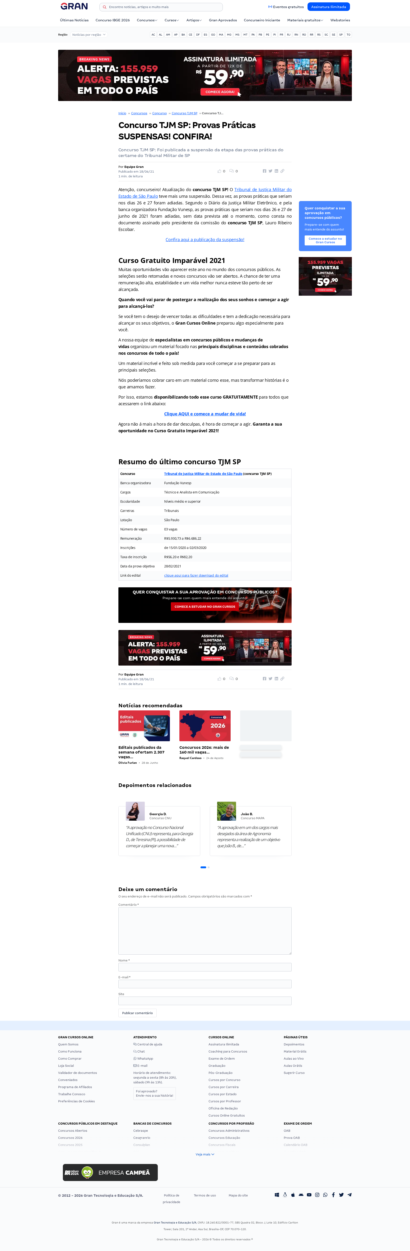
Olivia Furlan (127, 763)
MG (229, 34)
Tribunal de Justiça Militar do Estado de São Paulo (203, 473)
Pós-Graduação (221, 1073)
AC (153, 34)
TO (348, 34)
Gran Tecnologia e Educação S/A (175, 1222)
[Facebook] (333, 1195)
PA (253, 34)
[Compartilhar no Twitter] (269, 171)
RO (304, 34)
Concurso (159, 113)
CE (190, 34)
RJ (288, 34)
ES (205, 34)
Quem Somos (68, 1044)
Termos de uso (205, 1195)
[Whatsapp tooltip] (325, 1195)
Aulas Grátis (293, 1065)
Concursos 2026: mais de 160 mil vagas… (204, 749)
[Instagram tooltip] (317, 1195)
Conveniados (68, 1080)
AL (160, 34)
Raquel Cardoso (190, 758)
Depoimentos (294, 1044)
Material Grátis (295, 1051)
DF (198, 34)
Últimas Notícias (74, 20)
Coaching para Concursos (228, 1051)
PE (267, 34)
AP (175, 34)
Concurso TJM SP (184, 113)
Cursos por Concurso (224, 1080)
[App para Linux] (285, 1195)
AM (168, 34)
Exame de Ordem (222, 1058)
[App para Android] (301, 1195)
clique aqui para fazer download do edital (196, 575)
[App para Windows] (277, 1195)
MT (245, 34)
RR (311, 34)
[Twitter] (341, 1195)
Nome (124, 960)
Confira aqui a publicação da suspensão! (205, 239)
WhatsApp (145, 1058)
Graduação (217, 1065)
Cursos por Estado (223, 1094)
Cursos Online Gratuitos (227, 1115)
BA (183, 34)
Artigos (192, 20)
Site (121, 994)
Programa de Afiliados (75, 1087)
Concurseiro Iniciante (262, 20)
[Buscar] (104, 8)
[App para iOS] (293, 1195)
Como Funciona (70, 1051)
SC (326, 34)
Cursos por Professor (225, 1101)
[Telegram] (349, 1195)
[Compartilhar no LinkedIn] (275, 171)
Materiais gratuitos (303, 20)
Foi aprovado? (154, 1093)
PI (274, 34)
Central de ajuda (149, 1044)
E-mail (124, 977)
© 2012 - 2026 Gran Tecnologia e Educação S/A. (100, 1195)
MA (221, 34)
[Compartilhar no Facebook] (263, 171)
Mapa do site (238, 1195)
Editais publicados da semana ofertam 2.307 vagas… (141, 752)
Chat (141, 1051)
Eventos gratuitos (288, 7)
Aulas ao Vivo (294, 1058)
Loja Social (66, 1065)
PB (260, 34)
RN (296, 34)
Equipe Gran (134, 167)
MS (237, 34)
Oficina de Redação (223, 1108)
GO (213, 34)
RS (319, 34)
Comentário (128, 904)
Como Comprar (70, 1058)
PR (281, 34)
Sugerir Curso (294, 1073)
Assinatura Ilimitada (328, 7)
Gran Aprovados (223, 20)
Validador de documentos (77, 1073)
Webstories (340, 20)
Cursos (170, 20)
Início (122, 113)
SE (333, 34)
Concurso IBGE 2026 (113, 20)
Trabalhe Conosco (71, 1094)
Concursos (145, 20)
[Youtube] (309, 1195)
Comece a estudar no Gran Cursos (205, 606)
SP (341, 34)
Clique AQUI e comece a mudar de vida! (205, 414)
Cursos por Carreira (224, 1087)
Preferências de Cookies (76, 1101)
